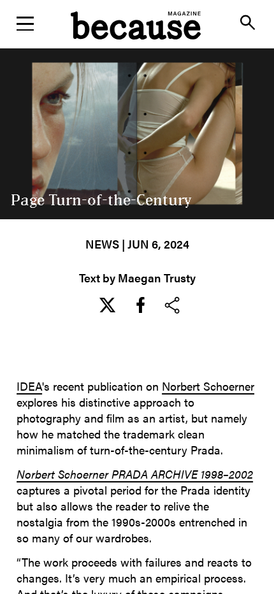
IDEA (29, 386)
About (137, 93)
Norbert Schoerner (208, 386)
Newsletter (137, 60)
